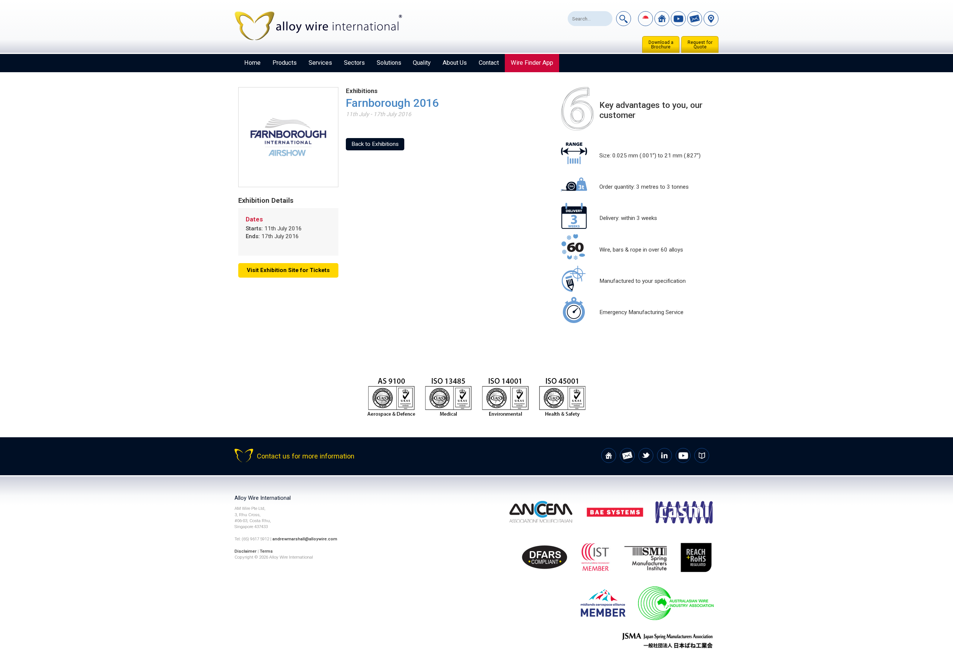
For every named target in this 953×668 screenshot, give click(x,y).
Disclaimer (245, 551)
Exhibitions (361, 91)
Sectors (354, 62)
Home (252, 62)
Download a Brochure (660, 44)
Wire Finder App (532, 62)
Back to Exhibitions (375, 144)
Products (284, 62)
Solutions (389, 62)
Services (320, 62)
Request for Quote (700, 44)
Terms (266, 551)
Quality (422, 62)
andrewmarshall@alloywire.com (304, 538)
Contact (489, 62)
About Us (455, 62)
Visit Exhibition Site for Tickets (288, 270)
